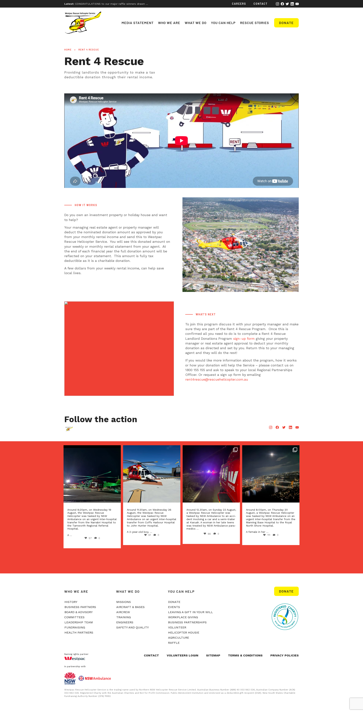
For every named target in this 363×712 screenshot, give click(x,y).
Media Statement (138, 23)
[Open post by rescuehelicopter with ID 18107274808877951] (215, 474)
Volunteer (177, 627)
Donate (286, 23)
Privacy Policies (284, 655)
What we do (195, 23)
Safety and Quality (132, 627)
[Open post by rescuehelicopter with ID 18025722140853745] (275, 474)
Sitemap (213, 655)
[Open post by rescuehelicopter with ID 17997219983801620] (156, 474)
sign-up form (244, 338)
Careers (239, 3)
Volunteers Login (182, 655)
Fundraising (74, 627)
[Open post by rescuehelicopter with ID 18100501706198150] (96, 474)
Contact (261, 3)
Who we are (169, 23)
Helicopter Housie (183, 632)
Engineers (124, 622)
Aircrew (123, 612)
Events (174, 607)
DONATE (286, 591)
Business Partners (80, 607)
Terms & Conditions (245, 655)
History (70, 602)
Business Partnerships (187, 622)
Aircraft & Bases (130, 607)
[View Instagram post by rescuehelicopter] (120, 496)
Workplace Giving (183, 617)
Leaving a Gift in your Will (190, 612)
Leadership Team (78, 622)
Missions (123, 602)
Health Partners (78, 632)
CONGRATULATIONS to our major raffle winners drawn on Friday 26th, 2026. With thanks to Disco (132, 3)
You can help (223, 23)
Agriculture (178, 637)
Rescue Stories (254, 23)
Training (123, 617)
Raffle (174, 643)
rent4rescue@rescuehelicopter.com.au (216, 379)
